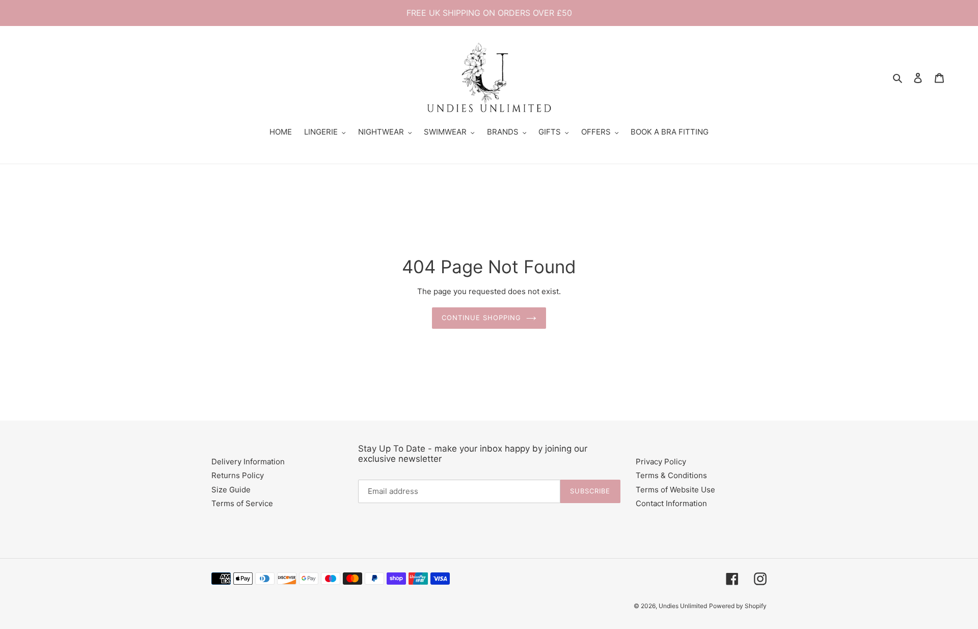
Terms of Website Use (675, 489)
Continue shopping (482, 317)
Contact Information (671, 503)
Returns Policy (237, 475)
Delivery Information (248, 461)
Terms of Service (242, 503)
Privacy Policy (661, 461)
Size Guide (231, 489)
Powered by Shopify (738, 606)
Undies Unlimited (683, 606)
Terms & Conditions (671, 475)
